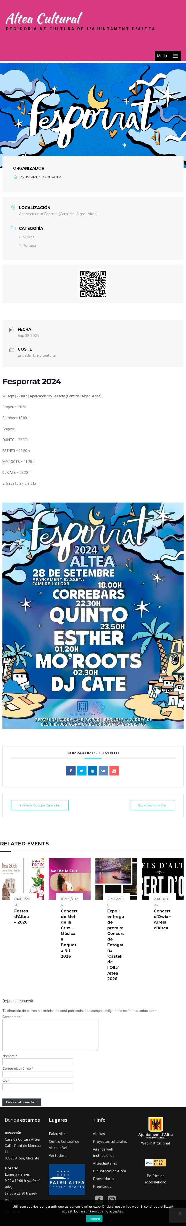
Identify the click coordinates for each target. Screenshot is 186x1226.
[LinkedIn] (92, 770)
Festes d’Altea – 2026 (21, 917)
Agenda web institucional (103, 1152)
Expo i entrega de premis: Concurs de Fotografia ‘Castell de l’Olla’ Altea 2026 (115, 945)
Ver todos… (59, 1155)
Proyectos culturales (110, 1141)
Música (28, 237)
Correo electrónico (17, 1068)
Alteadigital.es (105, 1163)
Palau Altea (58, 1133)
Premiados (102, 1186)
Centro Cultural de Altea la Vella (64, 1144)
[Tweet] (81, 770)
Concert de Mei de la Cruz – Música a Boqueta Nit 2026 (69, 934)
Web (5, 1081)
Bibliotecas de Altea (109, 1170)
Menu (162, 56)
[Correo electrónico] (114, 770)
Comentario (12, 1017)
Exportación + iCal (152, 805)
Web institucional (155, 1143)
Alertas (99, 1133)
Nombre (9, 1056)
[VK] (103, 770)
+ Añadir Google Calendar (40, 805)
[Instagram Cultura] (112, 1199)
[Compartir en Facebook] (71, 770)
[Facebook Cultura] (99, 1199)
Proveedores (103, 1178)
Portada (29, 245)
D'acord (94, 1219)
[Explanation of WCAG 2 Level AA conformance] (155, 1162)
